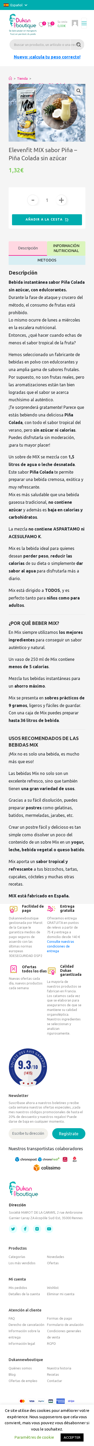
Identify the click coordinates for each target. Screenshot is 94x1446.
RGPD (51, 1343)
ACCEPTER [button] (72, 1437)
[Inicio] (10, 78)
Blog (12, 1374)
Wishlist (53, 1287)
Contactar (54, 1381)
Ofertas (53, 1263)
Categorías (17, 1256)
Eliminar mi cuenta (60, 1294)
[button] (41, 24)
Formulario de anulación (65, 1324)
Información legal (22, 1343)
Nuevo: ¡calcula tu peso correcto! (47, 57)
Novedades (55, 1256)
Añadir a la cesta (45, 219)
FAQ (12, 1318)
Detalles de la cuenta (24, 1294)
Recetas (53, 1374)
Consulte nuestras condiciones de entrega (60, 946)
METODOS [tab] (47, 260)
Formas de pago (59, 1318)
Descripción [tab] (28, 248)
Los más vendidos (22, 1263)
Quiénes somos (20, 1368)
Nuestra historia (59, 1368)
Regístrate (68, 1133)
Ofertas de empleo (23, 1381)
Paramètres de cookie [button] (34, 1437)
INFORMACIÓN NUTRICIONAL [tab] (66, 248)
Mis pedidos (18, 1287)
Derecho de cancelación (26, 1324)
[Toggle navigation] (84, 23)
